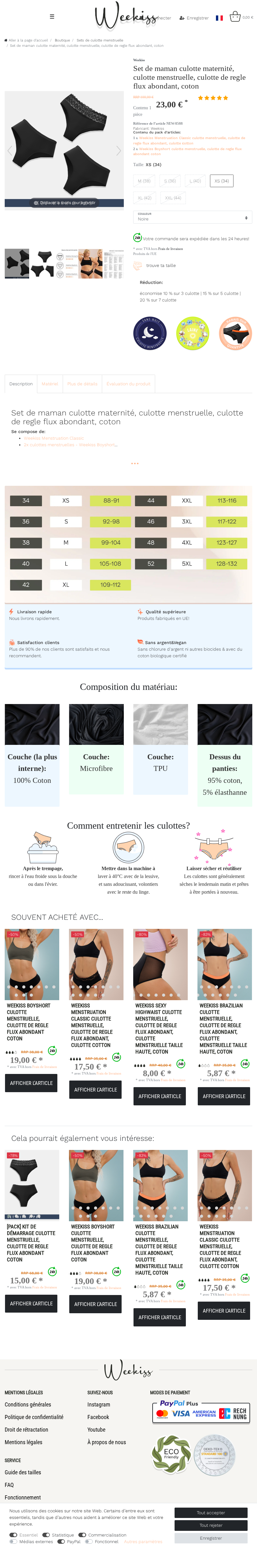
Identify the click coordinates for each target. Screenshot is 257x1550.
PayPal (74, 1541)
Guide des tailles (23, 1472)
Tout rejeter (211, 1525)
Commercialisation (107, 1534)
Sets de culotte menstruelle (99, 40)
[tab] (21, 384)
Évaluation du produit (128, 383)
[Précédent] (10, 151)
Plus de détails (82, 383)
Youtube (96, 1429)
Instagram (98, 1404)
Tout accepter (211, 1512)
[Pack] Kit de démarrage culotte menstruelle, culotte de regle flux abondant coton (31, 1243)
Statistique (63, 1534)
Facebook (98, 1417)
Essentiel (28, 1534)
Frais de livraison (170, 249)
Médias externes (36, 1541)
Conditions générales (28, 1404)
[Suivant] (119, 151)
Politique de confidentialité (34, 1417)
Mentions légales (23, 1442)
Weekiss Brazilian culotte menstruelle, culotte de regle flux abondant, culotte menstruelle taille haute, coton (223, 1028)
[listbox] (88, 964)
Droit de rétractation (26, 1429)
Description (21, 383)
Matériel (50, 383)
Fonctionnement (23, 1497)
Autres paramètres (143, 1541)
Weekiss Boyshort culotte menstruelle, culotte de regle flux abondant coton (28, 1022)
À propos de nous (106, 1442)
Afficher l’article (31, 1083)
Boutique (62, 40)
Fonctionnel (106, 1541)
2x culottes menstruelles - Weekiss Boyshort (69, 444)
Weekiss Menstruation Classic (54, 438)
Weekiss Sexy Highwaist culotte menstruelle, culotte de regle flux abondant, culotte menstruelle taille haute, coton (159, 1028)
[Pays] (219, 16)
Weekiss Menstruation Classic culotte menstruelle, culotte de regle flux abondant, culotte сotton (92, 1025)
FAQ (9, 1485)
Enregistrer (211, 1538)
